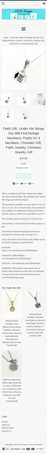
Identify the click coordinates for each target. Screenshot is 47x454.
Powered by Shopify (35, 445)
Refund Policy (8, 427)
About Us (6, 424)
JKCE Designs (23, 445)
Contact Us (6, 431)
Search (5, 421)
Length (23, 164)
